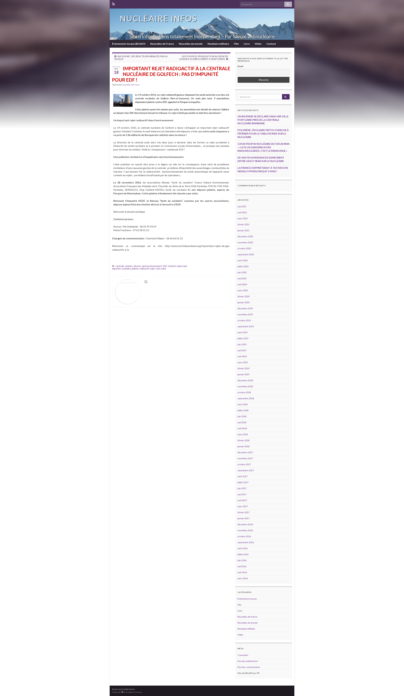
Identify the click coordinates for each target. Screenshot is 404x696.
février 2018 (244, 440)
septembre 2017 (246, 470)
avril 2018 (242, 428)
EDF (165, 266)
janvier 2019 (244, 374)
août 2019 (243, 332)
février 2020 (244, 296)
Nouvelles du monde (191, 43)
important (182, 266)
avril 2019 (242, 356)
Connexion (243, 655)
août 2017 (243, 476)
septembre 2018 (246, 398)
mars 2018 (243, 434)
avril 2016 (242, 572)
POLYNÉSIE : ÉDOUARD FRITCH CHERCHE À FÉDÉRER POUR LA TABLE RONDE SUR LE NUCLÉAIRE (263, 133)
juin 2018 (242, 416)
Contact (271, 43)
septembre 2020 (246, 254)
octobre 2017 (244, 464)
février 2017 (244, 512)
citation (129, 266)
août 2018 (243, 404)
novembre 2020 (245, 242)
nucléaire (126, 268)
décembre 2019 (245, 308)
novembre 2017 (245, 458)
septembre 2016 (246, 542)
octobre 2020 (244, 248)
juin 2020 (242, 272)
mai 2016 (242, 566)
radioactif (144, 268)
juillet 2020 (243, 266)
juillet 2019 (243, 338)
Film (236, 43)
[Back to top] (397, 689)
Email (240, 66)
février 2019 (244, 368)
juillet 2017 (243, 482)
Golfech (172, 266)
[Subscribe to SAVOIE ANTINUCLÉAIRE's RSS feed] (113, 3)
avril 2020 (242, 284)
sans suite (161, 268)
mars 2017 (243, 506)
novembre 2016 (245, 530)
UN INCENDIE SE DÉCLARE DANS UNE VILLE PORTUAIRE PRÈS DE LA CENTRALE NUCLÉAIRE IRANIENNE (263, 120)
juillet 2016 (243, 554)
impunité (116, 268)
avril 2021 (242, 212)
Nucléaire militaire (218, 43)
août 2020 (243, 260)
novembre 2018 (245, 386)
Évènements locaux (247, 598)
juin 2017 (242, 488)
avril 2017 (242, 500)
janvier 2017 (244, 518)
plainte (135, 268)
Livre (247, 43)
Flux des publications (248, 661)
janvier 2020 (244, 302)
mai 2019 (242, 350)
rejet (152, 268)
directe (137, 266)
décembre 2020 (245, 236)
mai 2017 (242, 494)
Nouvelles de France (162, 43)
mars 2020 (243, 290)
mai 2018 (242, 422)
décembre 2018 (245, 380)
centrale (120, 266)
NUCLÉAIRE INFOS (158, 18)
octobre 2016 (244, 536)
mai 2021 (242, 206)
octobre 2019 (244, 320)
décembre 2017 (245, 452)
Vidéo (258, 43)
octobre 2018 (244, 392)
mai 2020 (242, 278)
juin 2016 (242, 560)
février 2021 (244, 224)
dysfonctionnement (152, 266)
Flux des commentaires (249, 667)
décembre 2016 (245, 524)
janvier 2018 (244, 446)
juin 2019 (242, 344)
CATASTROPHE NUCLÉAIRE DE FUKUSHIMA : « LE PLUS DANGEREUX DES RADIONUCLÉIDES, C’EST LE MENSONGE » (263, 147)
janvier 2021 (244, 230)
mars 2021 (243, 218)
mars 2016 (243, 578)
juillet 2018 (243, 410)
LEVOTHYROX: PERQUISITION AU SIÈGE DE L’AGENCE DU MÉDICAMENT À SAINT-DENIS (203, 57)
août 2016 (243, 548)
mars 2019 (243, 362)
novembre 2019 (245, 314)
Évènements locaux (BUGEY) (128, 43)
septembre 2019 (246, 326)
